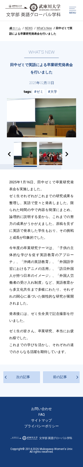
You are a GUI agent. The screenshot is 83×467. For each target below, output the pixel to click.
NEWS (29, 28)
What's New (44, 28)
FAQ (42, 414)
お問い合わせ (41, 409)
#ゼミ (38, 92)
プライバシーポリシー (41, 426)
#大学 (52, 92)
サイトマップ (41, 420)
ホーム (16, 28)
